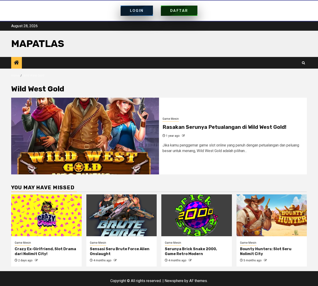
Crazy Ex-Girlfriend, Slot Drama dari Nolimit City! (45, 251)
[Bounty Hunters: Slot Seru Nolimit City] (272, 215)
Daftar (179, 10)
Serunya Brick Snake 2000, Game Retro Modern (191, 251)
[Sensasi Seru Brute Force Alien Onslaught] (121, 215)
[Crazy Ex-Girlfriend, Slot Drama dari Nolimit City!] (46, 215)
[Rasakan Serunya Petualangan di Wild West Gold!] (85, 136)
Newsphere (174, 281)
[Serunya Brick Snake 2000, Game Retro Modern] (196, 215)
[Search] (303, 62)
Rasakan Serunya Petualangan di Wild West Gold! (224, 127)
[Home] (16, 63)
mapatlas (37, 44)
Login (137, 10)
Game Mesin (170, 118)
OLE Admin (193, 135)
